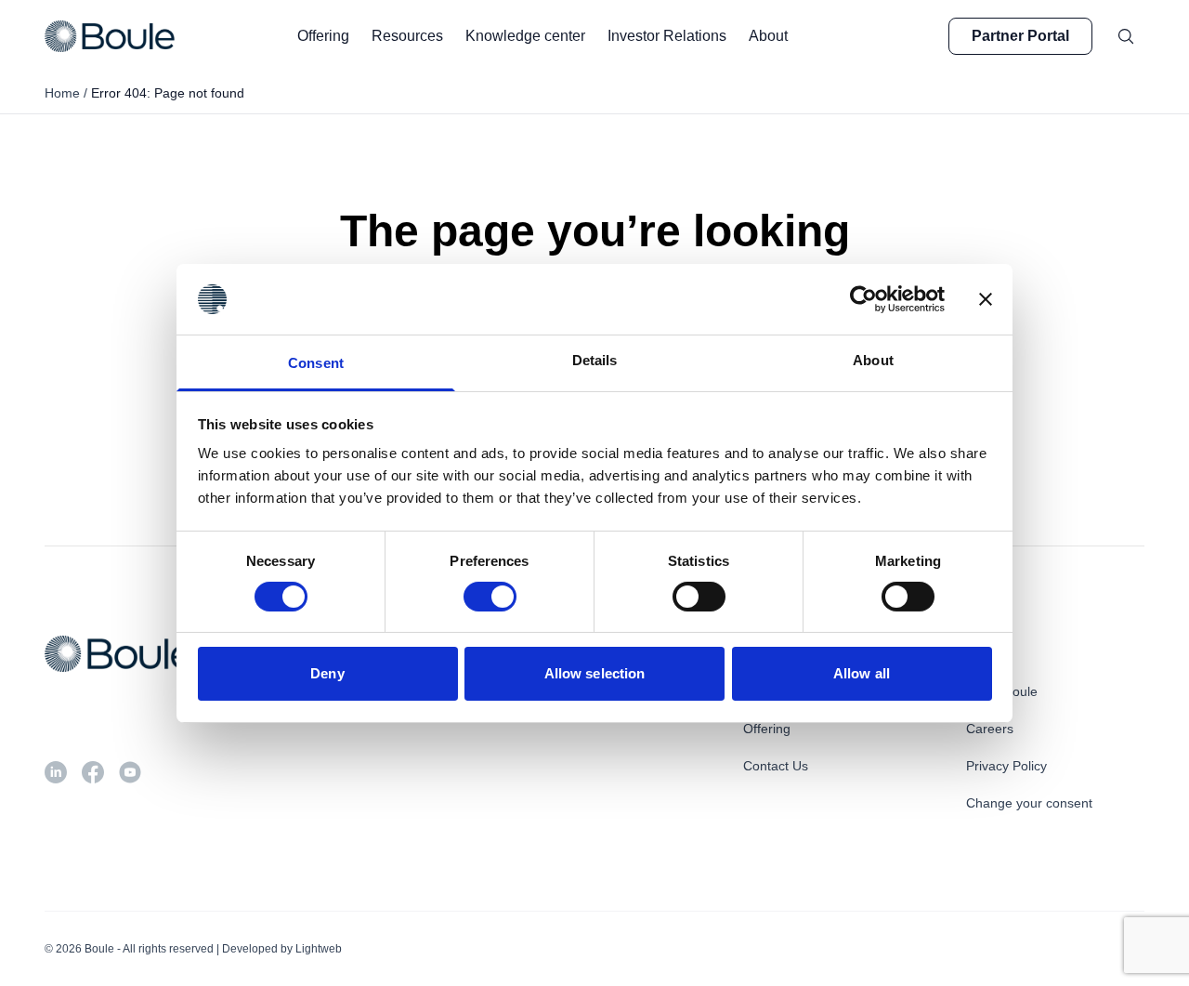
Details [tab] (595, 360)
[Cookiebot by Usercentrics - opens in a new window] (863, 299)
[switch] (490, 596)
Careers (989, 728)
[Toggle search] (1125, 36)
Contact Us (775, 765)
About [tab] (873, 360)
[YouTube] (130, 772)
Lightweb (318, 948)
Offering (766, 728)
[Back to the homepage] (110, 36)
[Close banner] (985, 299)
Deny (327, 673)
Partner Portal (1020, 36)
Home (62, 92)
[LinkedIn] (56, 772)
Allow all (861, 673)
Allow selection (595, 673)
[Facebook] (93, 772)
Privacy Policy (1006, 765)
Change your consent (1029, 802)
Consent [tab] (316, 363)
